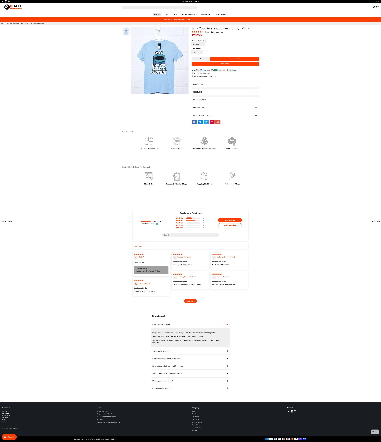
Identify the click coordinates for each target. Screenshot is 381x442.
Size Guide (100, 419)
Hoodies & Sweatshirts (189, 14)
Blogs (377, 1)
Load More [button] (190, 301)
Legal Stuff (195, 419)
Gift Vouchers (205, 14)
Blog (193, 411)
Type (166, 14)
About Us (195, 414)
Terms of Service (197, 422)
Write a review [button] (230, 220)
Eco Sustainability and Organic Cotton (108, 422)
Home (2, 23)
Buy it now (225, 64)
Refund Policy (196, 425)
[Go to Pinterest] (9, 1)
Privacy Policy (196, 428)
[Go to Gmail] (217, 122)
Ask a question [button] (230, 225)
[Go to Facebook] (3, 1)
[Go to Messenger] (200, 122)
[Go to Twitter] (206, 122)
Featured (157, 14)
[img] (139, 254)
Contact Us (195, 416)
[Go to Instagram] (6, 1)
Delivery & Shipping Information (106, 416)
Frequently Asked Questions (105, 414)
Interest (175, 14)
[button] (197, 32)
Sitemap (194, 430)
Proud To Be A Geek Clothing (14, 23)
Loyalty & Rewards (221, 14)
